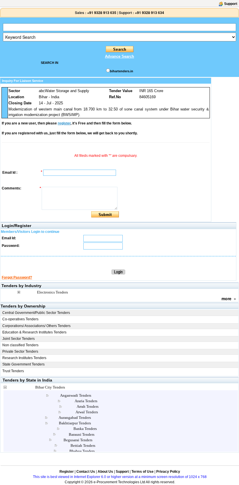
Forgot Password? (17, 277)
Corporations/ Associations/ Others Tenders (36, 326)
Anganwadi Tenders (75, 395)
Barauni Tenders (81, 434)
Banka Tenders (85, 428)
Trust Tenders (13, 371)
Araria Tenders (86, 401)
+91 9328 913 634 (149, 12)
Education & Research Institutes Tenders (34, 332)
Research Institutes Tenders (24, 358)
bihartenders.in (121, 71)
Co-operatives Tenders (20, 319)
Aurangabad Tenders (75, 417)
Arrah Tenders (88, 406)
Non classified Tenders (20, 345)
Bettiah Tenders (83, 445)
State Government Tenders (23, 364)
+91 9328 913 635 (101, 12)
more (226, 298)
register (64, 123)
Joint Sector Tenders (18, 339)
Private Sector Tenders (20, 351)
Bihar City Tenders (50, 387)
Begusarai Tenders (78, 440)
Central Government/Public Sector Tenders (36, 313)
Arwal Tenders (86, 412)
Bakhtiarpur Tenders (75, 423)
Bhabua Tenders (82, 451)
